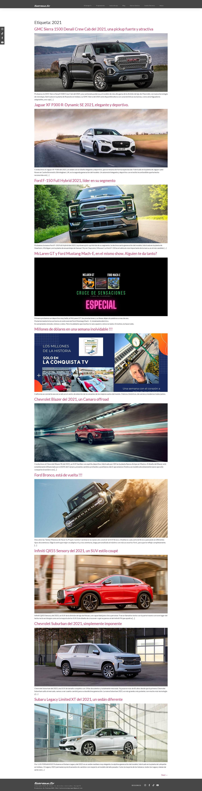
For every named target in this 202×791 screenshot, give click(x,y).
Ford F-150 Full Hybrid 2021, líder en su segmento (74, 180)
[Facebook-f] (2, 38)
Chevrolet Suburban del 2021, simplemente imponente (78, 623)
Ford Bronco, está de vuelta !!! (58, 475)
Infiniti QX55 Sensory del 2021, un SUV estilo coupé (76, 550)
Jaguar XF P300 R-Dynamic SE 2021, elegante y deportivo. (81, 104)
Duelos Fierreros (149, 5)
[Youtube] (2, 42)
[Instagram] (2, 29)
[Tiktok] (2, 33)
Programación (100, 5)
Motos (162, 5)
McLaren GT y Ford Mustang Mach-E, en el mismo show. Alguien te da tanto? (95, 253)
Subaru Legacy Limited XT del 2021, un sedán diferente (78, 699)
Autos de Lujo (113, 5)
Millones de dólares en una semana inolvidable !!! (73, 329)
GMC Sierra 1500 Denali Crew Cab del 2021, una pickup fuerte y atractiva (93, 29)
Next (164, 775)
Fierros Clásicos (135, 5)
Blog (124, 5)
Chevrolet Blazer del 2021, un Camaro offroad (71, 399)
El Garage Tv (87, 5)
